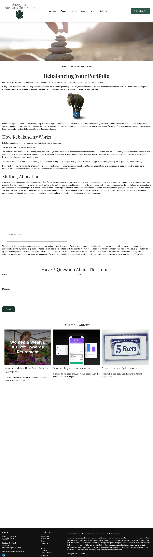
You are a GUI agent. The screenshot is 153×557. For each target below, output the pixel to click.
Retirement (45, 536)
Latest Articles (46, 553)
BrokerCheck (116, 534)
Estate (43, 541)
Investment (45, 539)
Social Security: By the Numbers (121, 368)
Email (80, 274)
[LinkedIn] (3, 555)
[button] (52, 11)
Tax (42, 546)
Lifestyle (44, 550)
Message (6, 289)
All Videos (44, 555)
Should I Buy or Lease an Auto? (71, 368)
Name (4, 274)
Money (43, 548)
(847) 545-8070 (12, 536)
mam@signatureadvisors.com (13, 551)
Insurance (44, 543)
